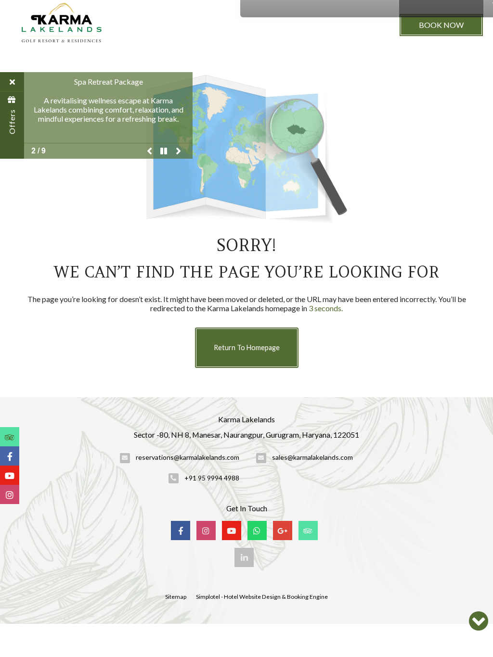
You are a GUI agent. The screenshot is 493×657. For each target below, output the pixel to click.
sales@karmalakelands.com (312, 457)
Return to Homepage (247, 347)
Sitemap (175, 596)
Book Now (441, 24)
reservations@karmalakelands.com (187, 457)
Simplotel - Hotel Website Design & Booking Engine (262, 596)
